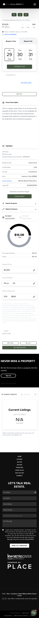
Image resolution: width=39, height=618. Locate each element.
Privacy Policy (29, 539)
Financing (19, 467)
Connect (19, 475)
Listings (19, 459)
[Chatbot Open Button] (34, 613)
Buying (19, 462)
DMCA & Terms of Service (21, 615)
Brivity (18, 613)
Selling (19, 465)
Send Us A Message (19, 545)
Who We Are (19, 473)
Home (19, 456)
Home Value (19, 470)
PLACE (19, 595)
